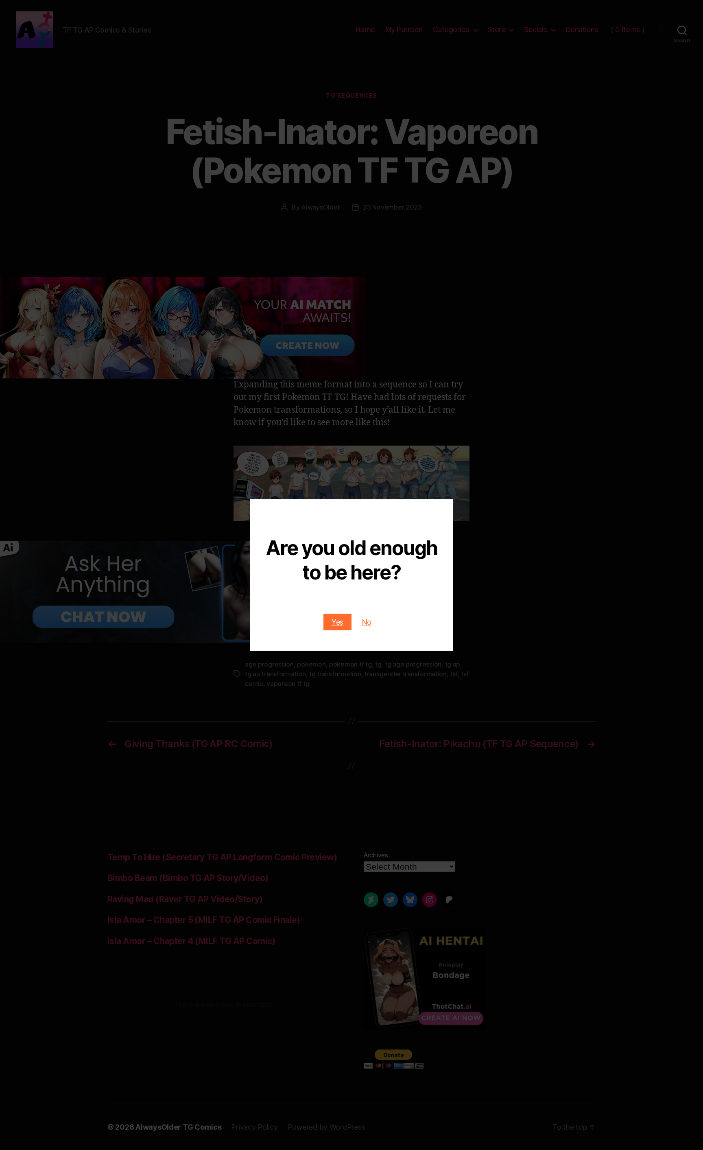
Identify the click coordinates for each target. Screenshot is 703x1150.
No (366, 622)
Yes (337, 622)
